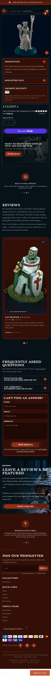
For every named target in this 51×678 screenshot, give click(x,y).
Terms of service (35, 660)
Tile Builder (6, 614)
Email (7, 411)
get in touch (40, 369)
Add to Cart (40, 672)
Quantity (8, 118)
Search (4, 594)
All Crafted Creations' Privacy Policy (31, 450)
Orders (4, 620)
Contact (5, 598)
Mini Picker (6, 601)
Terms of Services (28, 573)
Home (4, 591)
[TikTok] (34, 645)
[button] (45, 13)
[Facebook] (20, 645)
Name (7, 402)
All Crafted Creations (15, 655)
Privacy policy (14, 660)
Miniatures (6, 582)
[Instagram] (27, 645)
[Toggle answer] (45, 379)
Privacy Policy (41, 573)
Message (8, 421)
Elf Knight (16, 332)
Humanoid (15, 11)
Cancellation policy (33, 662)
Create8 (34, 657)
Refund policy (24, 660)
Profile (4, 617)
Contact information (18, 662)
